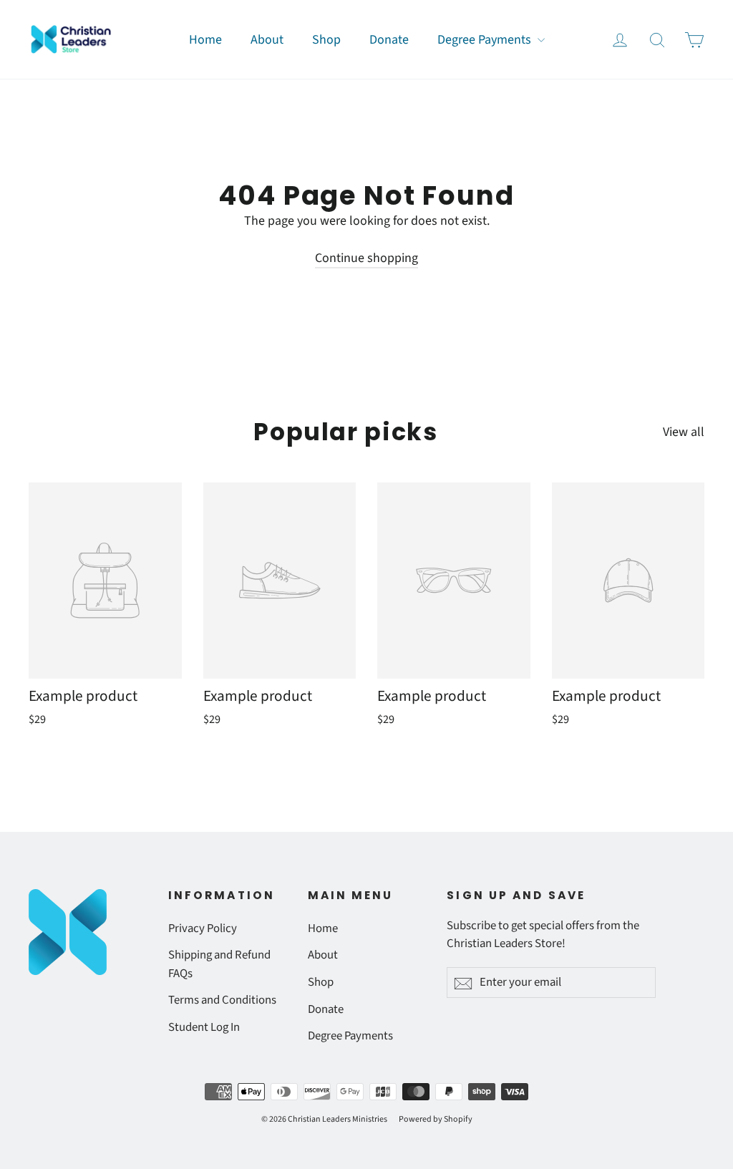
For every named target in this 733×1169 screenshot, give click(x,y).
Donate (389, 40)
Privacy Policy (202, 928)
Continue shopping (366, 258)
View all (683, 432)
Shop (326, 40)
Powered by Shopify (435, 1119)
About (267, 40)
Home (205, 40)
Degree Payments (485, 40)
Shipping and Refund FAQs (219, 963)
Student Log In (204, 1027)
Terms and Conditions (222, 1000)
